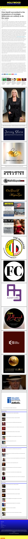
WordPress (13, 533)
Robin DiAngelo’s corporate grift (21, 36)
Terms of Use (25, 531)
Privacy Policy (2, 526)
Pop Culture (4, 9)
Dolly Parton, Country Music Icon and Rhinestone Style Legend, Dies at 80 (24, 83)
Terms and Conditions (2, 527)
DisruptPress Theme (17, 533)
